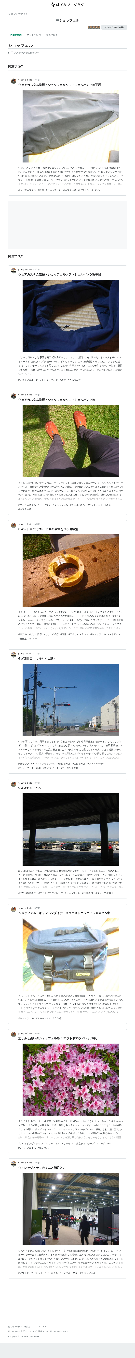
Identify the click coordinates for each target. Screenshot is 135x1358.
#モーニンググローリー (73, 767)
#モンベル (65, 1272)
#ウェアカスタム (27, 190)
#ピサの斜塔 (35, 634)
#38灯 (55, 634)
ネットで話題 (34, 34)
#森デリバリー (45, 1147)
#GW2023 (31, 893)
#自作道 (22, 638)
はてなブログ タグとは (18, 1331)
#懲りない (23, 763)
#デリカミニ (51, 1272)
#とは (47, 634)
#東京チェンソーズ (85, 1143)
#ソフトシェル (95, 504)
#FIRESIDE (88, 893)
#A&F (38, 767)
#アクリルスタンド (78, 634)
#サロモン (67, 1143)
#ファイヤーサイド (97, 763)
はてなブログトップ (59, 1331)
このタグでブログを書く (114, 27)
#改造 (41, 190)
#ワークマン (44, 504)
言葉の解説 (16, 34)
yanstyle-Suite (25, 80)
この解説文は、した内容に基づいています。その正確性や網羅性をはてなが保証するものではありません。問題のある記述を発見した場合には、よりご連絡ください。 (23, 53)
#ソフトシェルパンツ (89, 190)
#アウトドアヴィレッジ (43, 763)
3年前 (37, 80)
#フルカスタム (43, 1018)
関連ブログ (52, 34)
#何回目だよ (63, 763)
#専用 (63, 634)
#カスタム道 (69, 190)
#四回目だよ (78, 763)
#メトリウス (114, 634)
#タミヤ (33, 638)
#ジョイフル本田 (104, 893)
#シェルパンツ (77, 504)
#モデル (22, 634)
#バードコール (104, 1143)
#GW (21, 893)
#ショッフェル (53, 190)
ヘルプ (33, 1331)
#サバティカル (51, 767)
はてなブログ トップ (20, 13)
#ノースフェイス (27, 1147)
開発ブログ (43, 1331)
